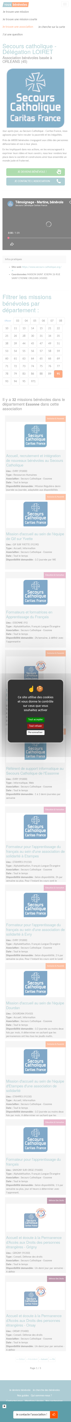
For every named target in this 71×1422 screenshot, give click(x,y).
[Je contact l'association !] (54, 1415)
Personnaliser (35, 732)
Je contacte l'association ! (31, 1414)
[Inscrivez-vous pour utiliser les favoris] (4, 1406)
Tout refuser (35, 726)
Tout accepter (35, 719)
